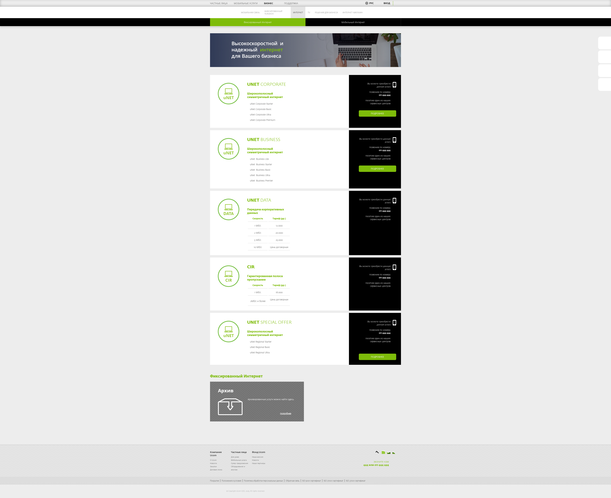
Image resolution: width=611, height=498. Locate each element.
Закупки (213, 466)
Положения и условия (231, 480)
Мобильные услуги (246, 3)
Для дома (235, 457)
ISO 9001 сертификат (311, 480)
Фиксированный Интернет (258, 22)
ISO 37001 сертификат (355, 480)
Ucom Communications (218, 12)
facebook (373, 452)
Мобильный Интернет (353, 22)
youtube (394, 452)
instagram (399, 452)
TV (309, 12)
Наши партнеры (258, 463)
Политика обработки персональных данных (263, 480)
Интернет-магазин (353, 12)
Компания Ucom (216, 454)
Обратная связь (292, 480)
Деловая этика (216, 470)
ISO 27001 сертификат (333, 480)
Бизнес (268, 3)
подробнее (377, 113)
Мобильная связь (250, 12)
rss (383, 452)
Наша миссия (257, 457)
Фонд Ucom (258, 452)
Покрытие (214, 480)
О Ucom (213, 460)
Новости (213, 463)
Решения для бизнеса (326, 12)
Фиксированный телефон (273, 12)
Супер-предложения (239, 463)
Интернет (298, 12)
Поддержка (291, 3)
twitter (378, 452)
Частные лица (219, 3)
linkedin (388, 452)
